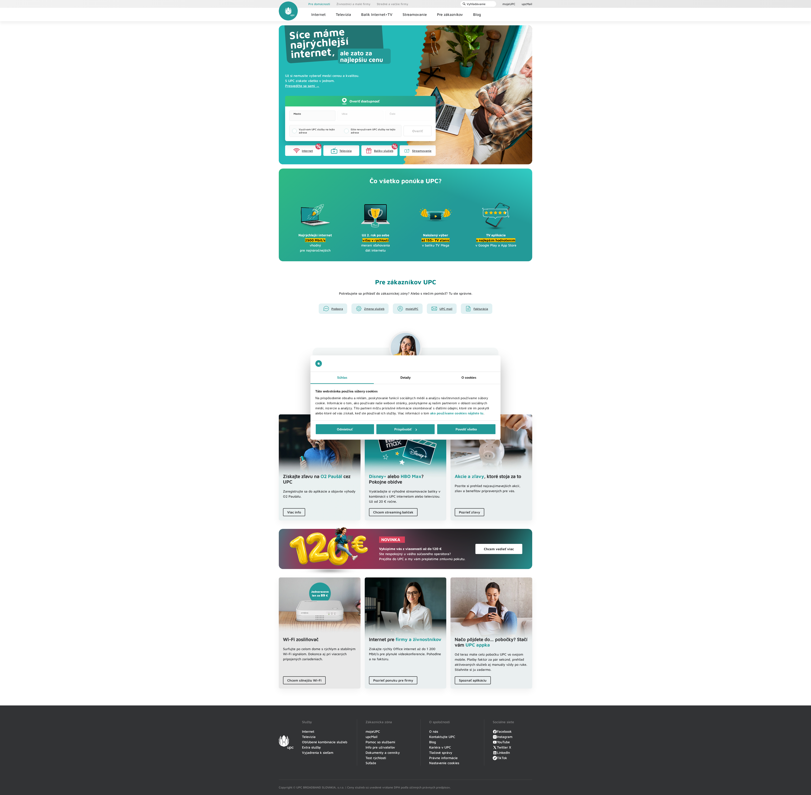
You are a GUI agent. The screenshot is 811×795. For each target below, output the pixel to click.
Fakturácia (481, 308)
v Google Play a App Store (495, 240)
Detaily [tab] (405, 377)
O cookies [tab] (468, 377)
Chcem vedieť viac (499, 549)
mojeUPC (508, 4)
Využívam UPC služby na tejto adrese (317, 131)
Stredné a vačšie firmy (392, 4)
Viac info (294, 512)
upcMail (527, 4)
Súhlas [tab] (342, 377)
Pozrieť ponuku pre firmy (393, 680)
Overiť (417, 131)
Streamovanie (421, 150)
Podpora (337, 308)
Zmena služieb (374, 308)
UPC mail (446, 308)
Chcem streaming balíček (393, 512)
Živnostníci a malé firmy (353, 4)
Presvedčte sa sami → (302, 86)
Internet (307, 150)
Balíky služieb (383, 150)
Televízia (345, 150)
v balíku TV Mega (436, 240)
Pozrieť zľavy (469, 512)
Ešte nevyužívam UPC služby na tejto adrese (373, 131)
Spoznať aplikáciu (473, 680)
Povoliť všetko (466, 429)
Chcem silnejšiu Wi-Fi (304, 680)
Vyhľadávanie (476, 4)
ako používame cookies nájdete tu (456, 413)
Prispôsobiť (403, 429)
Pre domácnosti (319, 4)
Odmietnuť (345, 429)
